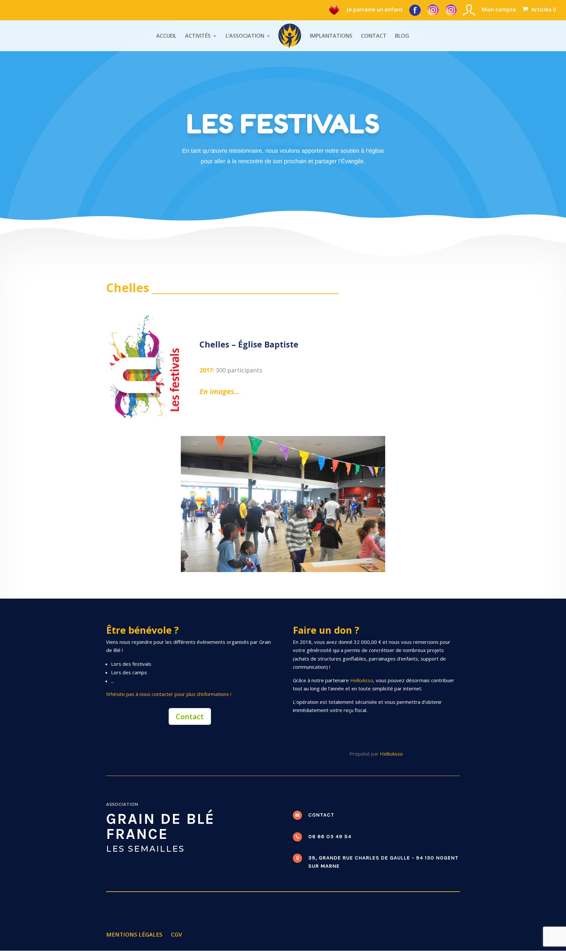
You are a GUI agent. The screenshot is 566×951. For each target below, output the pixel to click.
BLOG (402, 36)
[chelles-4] (283, 570)
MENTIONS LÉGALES (134, 934)
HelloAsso (361, 680)
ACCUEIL (166, 36)
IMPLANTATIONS (331, 36)
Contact (190, 716)
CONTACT (374, 36)
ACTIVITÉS (198, 36)
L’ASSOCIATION (245, 36)
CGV (176, 934)
